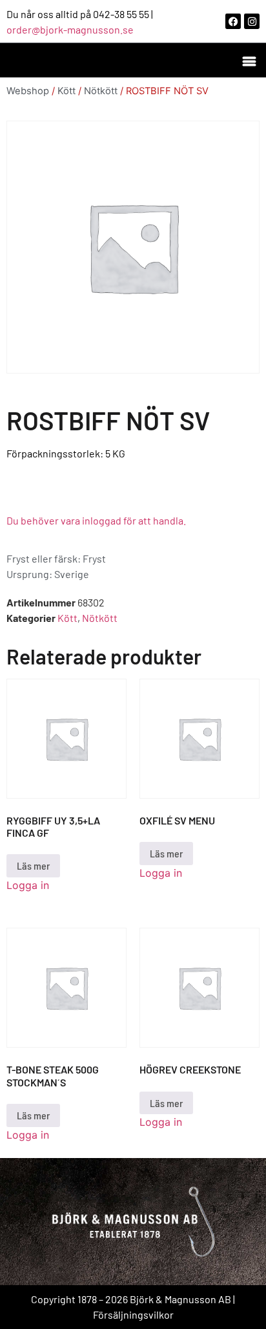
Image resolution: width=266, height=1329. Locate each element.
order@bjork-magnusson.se (70, 29)
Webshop (27, 91)
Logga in (27, 885)
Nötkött (101, 91)
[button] (249, 60)
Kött (66, 91)
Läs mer (33, 865)
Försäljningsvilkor (133, 1314)
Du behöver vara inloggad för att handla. (96, 520)
